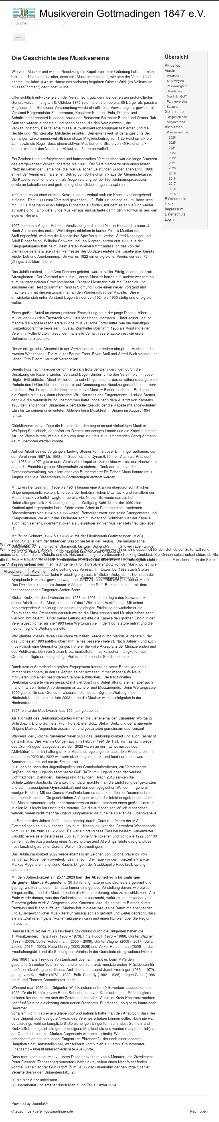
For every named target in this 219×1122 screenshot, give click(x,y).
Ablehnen (39, 571)
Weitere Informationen (99, 577)
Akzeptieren (13, 571)
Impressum (129, 577)
